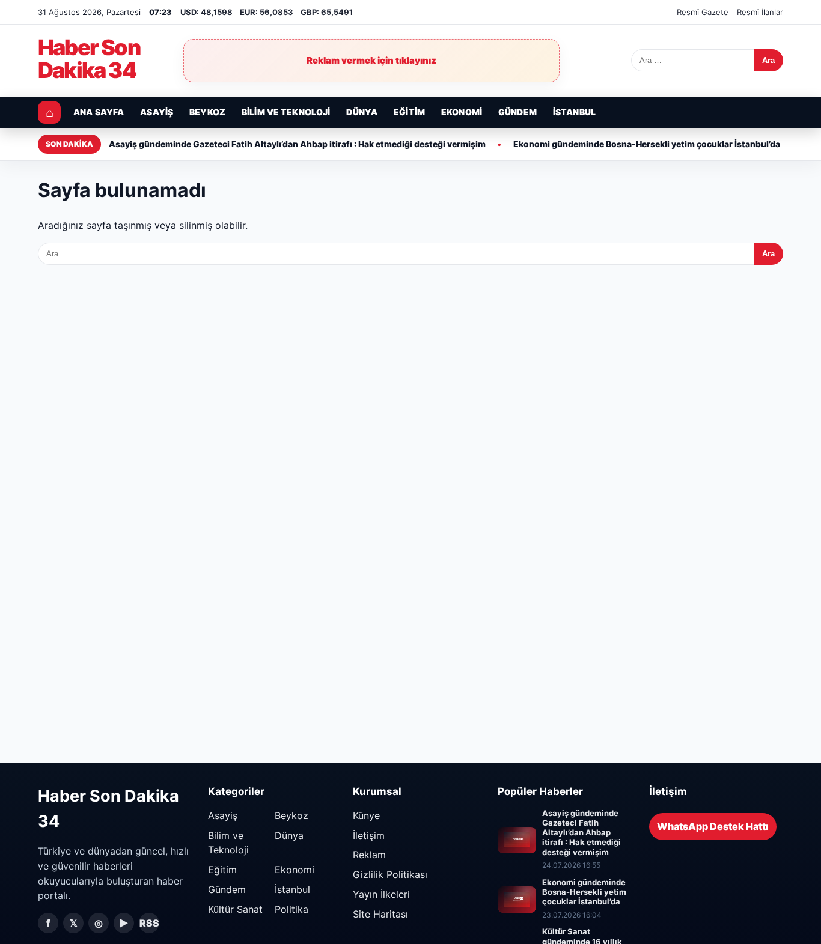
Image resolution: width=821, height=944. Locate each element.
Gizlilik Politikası (390, 874)
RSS (149, 923)
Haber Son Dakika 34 (89, 59)
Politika (291, 909)
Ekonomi (461, 112)
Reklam (369, 855)
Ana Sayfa (98, 112)
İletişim (369, 835)
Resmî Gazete (702, 12)
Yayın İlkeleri (381, 894)
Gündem (517, 112)
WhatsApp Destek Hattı (713, 826)
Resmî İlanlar (760, 12)
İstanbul (574, 112)
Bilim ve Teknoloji (286, 112)
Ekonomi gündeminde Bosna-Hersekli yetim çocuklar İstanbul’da (646, 144)
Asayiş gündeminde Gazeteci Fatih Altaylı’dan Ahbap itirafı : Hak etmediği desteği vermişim (297, 144)
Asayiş (156, 112)
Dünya (361, 112)
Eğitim (409, 112)
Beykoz (207, 112)
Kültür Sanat (235, 909)
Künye (366, 815)
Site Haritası (380, 914)
